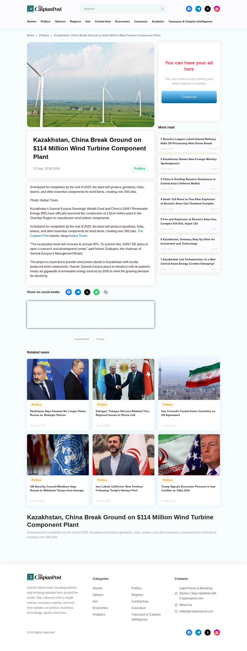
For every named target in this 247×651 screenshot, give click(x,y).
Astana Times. (78, 235)
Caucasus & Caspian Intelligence (190, 21)
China (100, 339)
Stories (31, 21)
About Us (185, 604)
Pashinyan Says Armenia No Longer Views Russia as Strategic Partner (58, 413)
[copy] (106, 292)
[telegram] (198, 9)
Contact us (189, 97)
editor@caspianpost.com (196, 611)
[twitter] (208, 9)
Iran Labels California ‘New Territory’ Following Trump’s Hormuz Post (119, 488)
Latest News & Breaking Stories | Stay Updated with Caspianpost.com (197, 593)
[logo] (44, 8)
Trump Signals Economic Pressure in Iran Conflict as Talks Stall (188, 488)
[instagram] (217, 9)
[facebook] (189, 9)
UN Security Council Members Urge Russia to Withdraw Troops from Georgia (57, 488)
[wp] (96, 292)
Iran (88, 21)
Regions (75, 21)
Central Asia (103, 21)
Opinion (60, 21)
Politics (46, 21)
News (30, 35)
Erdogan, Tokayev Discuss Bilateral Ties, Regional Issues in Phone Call (123, 413)
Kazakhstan (82, 339)
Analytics (158, 21)
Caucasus (140, 21)
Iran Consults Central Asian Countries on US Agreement (188, 413)
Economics (122, 21)
